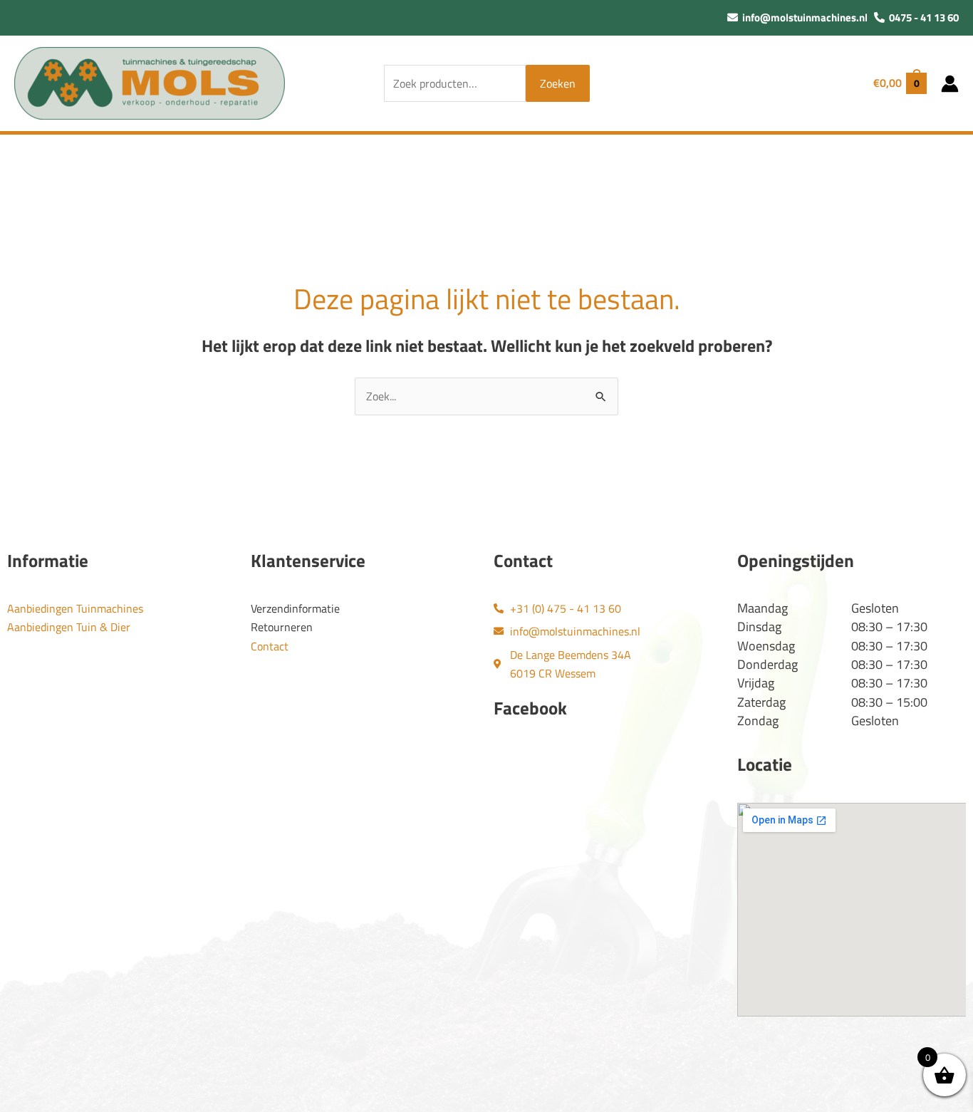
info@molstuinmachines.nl (803, 17)
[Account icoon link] (950, 84)
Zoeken (558, 83)
